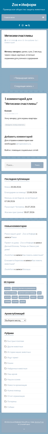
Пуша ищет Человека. (14, 207)
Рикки (14, 237)
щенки (22, 301)
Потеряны (12, 401)
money (7, 288)
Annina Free (39, 422)
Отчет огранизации (16, 396)
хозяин (15, 301)
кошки (14, 297)
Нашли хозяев (13, 379)
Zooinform (9, 255)
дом (39, 293)
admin (19, 40)
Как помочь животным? (33, 255)
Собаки (10, 407)
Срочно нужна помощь (27, 293)
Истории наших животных (19, 352)
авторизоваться (23, 144)
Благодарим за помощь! (15, 192)
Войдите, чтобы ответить (15, 125)
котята (7, 297)
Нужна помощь (10, 293)
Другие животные (15, 346)
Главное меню (9, 17)
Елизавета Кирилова (14, 260)
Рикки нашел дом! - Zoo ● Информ (20, 234)
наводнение (24, 297)
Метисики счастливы (19, 35)
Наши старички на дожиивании (24, 288)
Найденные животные (17, 368)
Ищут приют (12, 357)
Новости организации (17, 385)
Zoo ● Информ (24, 4)
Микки (7, 187)
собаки (7, 301)
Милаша (26, 269)
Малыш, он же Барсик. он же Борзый (21, 198)
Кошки (10, 363)
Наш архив (12, 374)
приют (33, 297)
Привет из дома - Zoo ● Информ (19, 242)
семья (40, 297)
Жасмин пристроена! (14, 212)
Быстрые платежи (15, 341)
